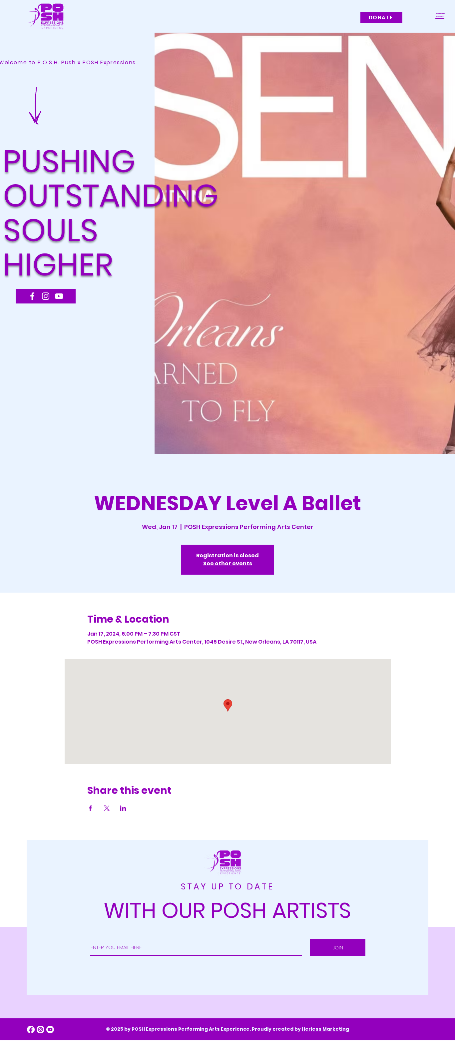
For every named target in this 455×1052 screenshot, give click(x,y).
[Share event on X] (107, 808)
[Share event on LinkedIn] (123, 808)
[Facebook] (32, 296)
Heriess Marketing (325, 1029)
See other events (227, 563)
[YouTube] (59, 296)
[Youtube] (50, 1029)
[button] (440, 16)
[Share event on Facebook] (90, 808)
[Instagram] (46, 296)
